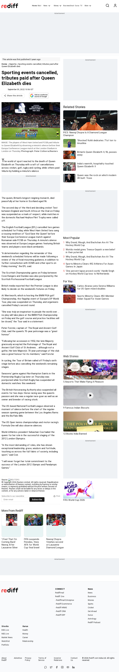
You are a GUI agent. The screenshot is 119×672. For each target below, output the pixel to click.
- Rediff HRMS (61, 608)
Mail (39, 6)
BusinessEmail (68, 6)
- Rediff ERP (60, 615)
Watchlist (6, 641)
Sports (12, 64)
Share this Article (14, 96)
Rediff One (59, 596)
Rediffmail (59, 593)
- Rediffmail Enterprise (64, 600)
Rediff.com (93, 658)
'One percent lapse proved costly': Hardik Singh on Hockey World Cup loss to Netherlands (90, 272)
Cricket (91, 608)
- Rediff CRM (60, 611)
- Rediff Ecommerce (63, 604)
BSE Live (5, 630)
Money (56, 6)
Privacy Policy (28, 659)
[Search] (107, 5)
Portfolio (5, 645)
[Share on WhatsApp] (45, 667)
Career (25, 637)
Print (58, 496)
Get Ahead (92, 611)
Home (34, 6)
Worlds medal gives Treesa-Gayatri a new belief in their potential (90, 251)
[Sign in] (115, 5)
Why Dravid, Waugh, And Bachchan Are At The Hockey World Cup (89, 244)
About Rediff (4, 659)
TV (81, 6)
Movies (91, 600)
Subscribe (37, 499)
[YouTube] (68, 667)
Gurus (77, 6)
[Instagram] (62, 667)
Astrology (92, 619)
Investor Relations (58, 659)
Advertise (18, 658)
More (86, 6)
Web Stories (71, 356)
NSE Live (5, 634)
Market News (7, 637)
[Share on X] (51, 667)
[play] (90, 369)
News (45, 6)
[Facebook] (56, 667)
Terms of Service (42, 659)
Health (25, 630)
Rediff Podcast (94, 622)
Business (92, 596)
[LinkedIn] (73, 667)
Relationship (27, 641)
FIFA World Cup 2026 (74, 500)
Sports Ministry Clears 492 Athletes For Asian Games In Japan (89, 265)
